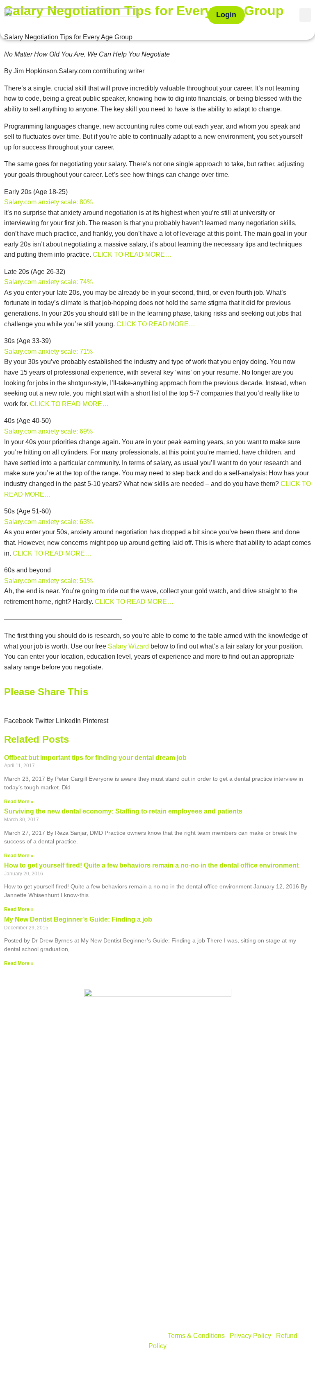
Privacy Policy (250, 1335)
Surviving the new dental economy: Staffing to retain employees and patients (123, 811)
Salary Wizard (128, 646)
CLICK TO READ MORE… (132, 254)
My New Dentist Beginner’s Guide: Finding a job (78, 919)
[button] (305, 15)
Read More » (19, 802)
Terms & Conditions (196, 1335)
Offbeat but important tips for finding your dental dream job (95, 757)
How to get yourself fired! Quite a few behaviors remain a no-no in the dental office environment (151, 865)
